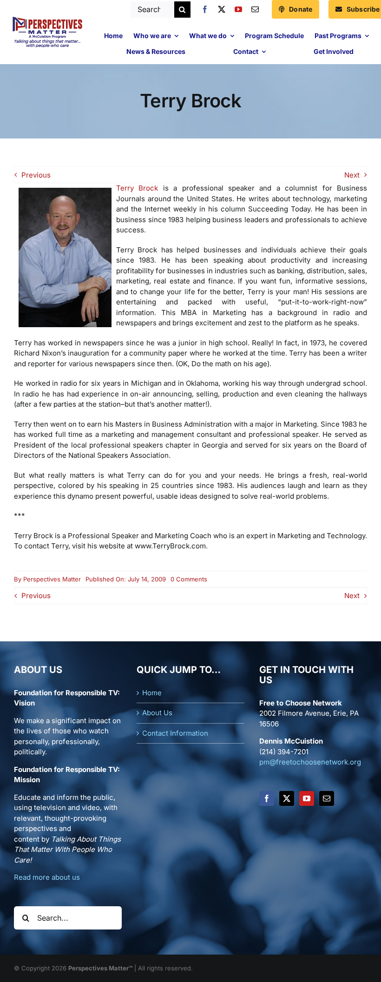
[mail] (255, 9)
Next (352, 175)
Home (152, 692)
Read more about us (47, 877)
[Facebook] (266, 798)
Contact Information (175, 733)
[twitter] (221, 9)
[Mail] (326, 798)
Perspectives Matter (52, 579)
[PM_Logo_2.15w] (47, 18)
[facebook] (205, 9)
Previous (36, 175)
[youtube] (238, 9)
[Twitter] (286, 798)
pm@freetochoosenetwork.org (310, 762)
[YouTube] (306, 798)
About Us (157, 712)
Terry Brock (137, 188)
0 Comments (189, 579)
